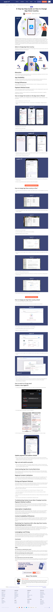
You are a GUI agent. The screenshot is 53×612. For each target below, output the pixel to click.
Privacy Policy (42, 600)
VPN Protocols (16, 596)
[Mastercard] (19, 607)
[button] (17, 1)
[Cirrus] (26, 607)
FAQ (2, 599)
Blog (35, 1)
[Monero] (34, 607)
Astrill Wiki (3, 600)
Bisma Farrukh (28, 13)
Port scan (41, 595)
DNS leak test (42, 597)
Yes (34, 572)
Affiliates (28, 600)
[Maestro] (22, 607)
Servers (15, 597)
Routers (28, 597)
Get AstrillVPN (21, 568)
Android (28, 596)
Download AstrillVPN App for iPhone (31, 185)
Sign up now (44, 1)
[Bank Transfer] (36, 607)
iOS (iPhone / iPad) (29, 595)
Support (31, 1)
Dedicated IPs (16, 595)
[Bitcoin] (31, 607)
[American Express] (24, 607)
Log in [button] (40, 1)
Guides (32, 6)
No (37, 572)
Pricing (27, 1)
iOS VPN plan (3, 596)
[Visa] (17, 607)
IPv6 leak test (42, 596)
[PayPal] (29, 607)
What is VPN (3, 595)
